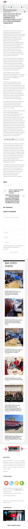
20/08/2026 (7, 440)
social (11, 290)
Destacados (8, 318)
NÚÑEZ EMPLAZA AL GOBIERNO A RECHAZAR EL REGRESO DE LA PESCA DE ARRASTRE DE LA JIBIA (13, 438)
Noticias (7, 290)
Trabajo (15, 290)
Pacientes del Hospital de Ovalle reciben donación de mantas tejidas (14, 379)
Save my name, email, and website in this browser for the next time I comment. (13, 247)
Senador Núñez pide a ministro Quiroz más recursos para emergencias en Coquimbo (13, 293)
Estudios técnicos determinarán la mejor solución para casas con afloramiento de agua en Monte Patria (13, 322)
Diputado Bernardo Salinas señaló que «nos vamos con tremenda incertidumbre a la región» (13, 351)
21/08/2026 (7, 295)
